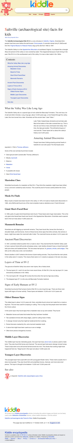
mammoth (14, 158)
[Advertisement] (36, 21)
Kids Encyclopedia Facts (12, 37)
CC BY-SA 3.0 (24, 435)
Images (35, 14)
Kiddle (6, 438)
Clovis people (38, 43)
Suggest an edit (55, 423)
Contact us (33, 438)
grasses (49, 248)
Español (53, 14)
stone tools (48, 342)
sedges (62, 248)
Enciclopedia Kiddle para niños (46, 438)
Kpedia (47, 14)
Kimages (41, 14)
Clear (62, 10)
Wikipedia (25, 437)
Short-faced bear (15, 174)
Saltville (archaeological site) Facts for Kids (18, 418)
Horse (8, 168)
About (19, 438)
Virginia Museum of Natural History (21, 46)
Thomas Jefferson (22, 147)
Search (66, 10)
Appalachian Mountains (30, 49)
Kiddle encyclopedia (21, 413)
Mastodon (9, 164)
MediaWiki (51, 437)
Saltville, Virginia (49, 41)
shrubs (54, 248)
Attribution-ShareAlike (19, 415)
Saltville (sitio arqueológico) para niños (30, 376)
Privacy (25, 438)
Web (30, 14)
